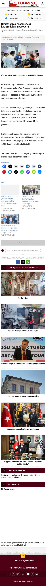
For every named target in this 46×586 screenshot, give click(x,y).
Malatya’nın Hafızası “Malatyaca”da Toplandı (23, 10)
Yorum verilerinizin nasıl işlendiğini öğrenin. (22, 544)
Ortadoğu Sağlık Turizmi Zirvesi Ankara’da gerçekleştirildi (23, 363)
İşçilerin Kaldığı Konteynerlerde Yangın (23, 331)
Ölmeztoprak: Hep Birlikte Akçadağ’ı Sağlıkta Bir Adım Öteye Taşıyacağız (30, 200)
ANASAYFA (11, 30)
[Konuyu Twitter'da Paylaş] (23, 262)
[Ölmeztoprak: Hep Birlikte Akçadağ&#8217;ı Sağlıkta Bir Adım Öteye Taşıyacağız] (31, 190)
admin (11, 39)
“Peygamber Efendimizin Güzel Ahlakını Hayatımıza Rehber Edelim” (23, 463)
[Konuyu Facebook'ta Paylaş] (18, 262)
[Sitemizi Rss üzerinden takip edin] (37, 574)
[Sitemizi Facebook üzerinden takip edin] (9, 574)
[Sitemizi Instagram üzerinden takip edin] (18, 574)
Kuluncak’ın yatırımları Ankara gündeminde (23, 429)
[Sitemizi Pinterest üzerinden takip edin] (32, 574)
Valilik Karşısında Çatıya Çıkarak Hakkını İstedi (23, 396)
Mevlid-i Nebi (23, 298)
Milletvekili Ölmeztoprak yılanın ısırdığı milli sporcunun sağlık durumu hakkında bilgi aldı (9, 201)
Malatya (28, 37)
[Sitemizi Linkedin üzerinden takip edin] (23, 574)
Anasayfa (4, 30)
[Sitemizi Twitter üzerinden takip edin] (13, 574)
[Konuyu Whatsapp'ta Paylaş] (28, 262)
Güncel (20, 37)
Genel (15, 37)
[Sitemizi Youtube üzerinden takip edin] (27, 574)
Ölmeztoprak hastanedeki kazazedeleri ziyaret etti (23, 250)
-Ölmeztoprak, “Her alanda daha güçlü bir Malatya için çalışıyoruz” (10, 227)
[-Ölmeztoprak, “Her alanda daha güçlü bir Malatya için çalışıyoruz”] (10, 219)
